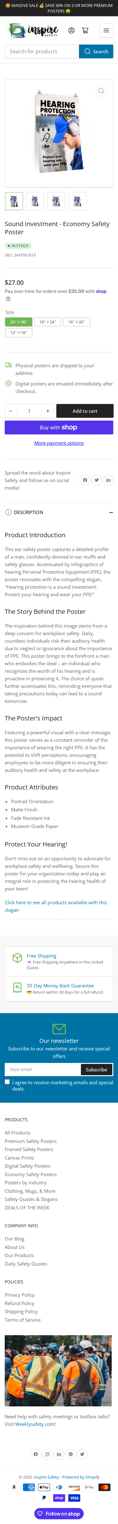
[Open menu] (106, 30)
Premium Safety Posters (31, 1141)
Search (100, 51)
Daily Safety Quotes (26, 1264)
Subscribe (96, 1069)
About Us (15, 1247)
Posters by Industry (26, 1182)
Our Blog (14, 1238)
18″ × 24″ (47, 322)
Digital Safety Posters (27, 1166)
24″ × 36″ (18, 322)
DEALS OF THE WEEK (27, 1207)
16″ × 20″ (76, 322)
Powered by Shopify (81, 1477)
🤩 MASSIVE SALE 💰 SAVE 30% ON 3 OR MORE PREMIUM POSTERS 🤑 (59, 8)
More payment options (59, 443)
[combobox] (59, 51)
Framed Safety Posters (29, 1149)
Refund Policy (19, 1303)
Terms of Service (23, 1320)
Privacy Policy (20, 1295)
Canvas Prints (19, 1158)
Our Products (19, 1255)
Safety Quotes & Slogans (31, 1199)
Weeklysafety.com (34, 1424)
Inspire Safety (46, 1477)
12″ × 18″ (18, 332)
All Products (18, 1132)
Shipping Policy (21, 1311)
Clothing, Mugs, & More (30, 1191)
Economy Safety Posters (31, 1174)
